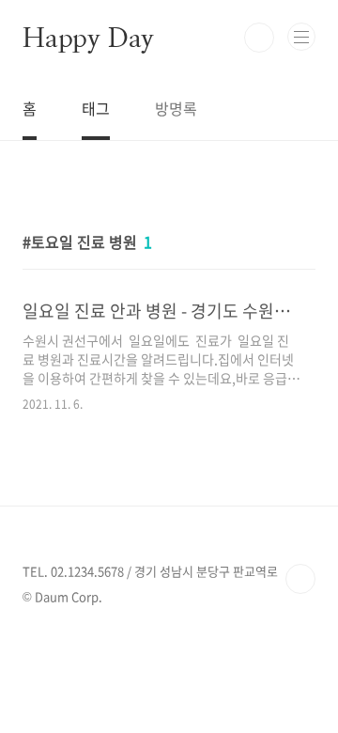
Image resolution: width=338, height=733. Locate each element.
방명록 (176, 108)
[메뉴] (301, 37)
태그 (96, 108)
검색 (259, 37)
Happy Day (88, 38)
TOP (300, 579)
